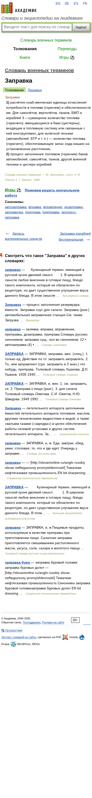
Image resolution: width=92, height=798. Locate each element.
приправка (50, 212)
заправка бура (18, 562)
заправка (13, 270)
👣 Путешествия (11, 630)
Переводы (67, 49)
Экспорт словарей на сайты (18, 637)
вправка (34, 207)
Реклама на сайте (53, 622)
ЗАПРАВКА (14, 354)
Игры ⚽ (67, 57)
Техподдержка (31, 622)
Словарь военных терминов (46, 40)
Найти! (81, 27)
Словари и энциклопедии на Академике (42, 18)
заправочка (14, 212)
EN (58, 3)
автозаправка (15, 207)
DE (67, 3)
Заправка (13, 305)
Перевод (35, 90)
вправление (52, 207)
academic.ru (19, 7)
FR (85, 3)
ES (76, 3)
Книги (25, 57)
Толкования (25, 49)
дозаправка (73, 207)
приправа (32, 212)
